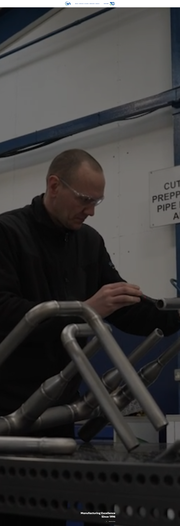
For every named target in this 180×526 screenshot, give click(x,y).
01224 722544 (106, 3)
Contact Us (97, 3)
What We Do (81, 3)
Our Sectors (86, 3)
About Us (76, 3)
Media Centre (92, 3)
